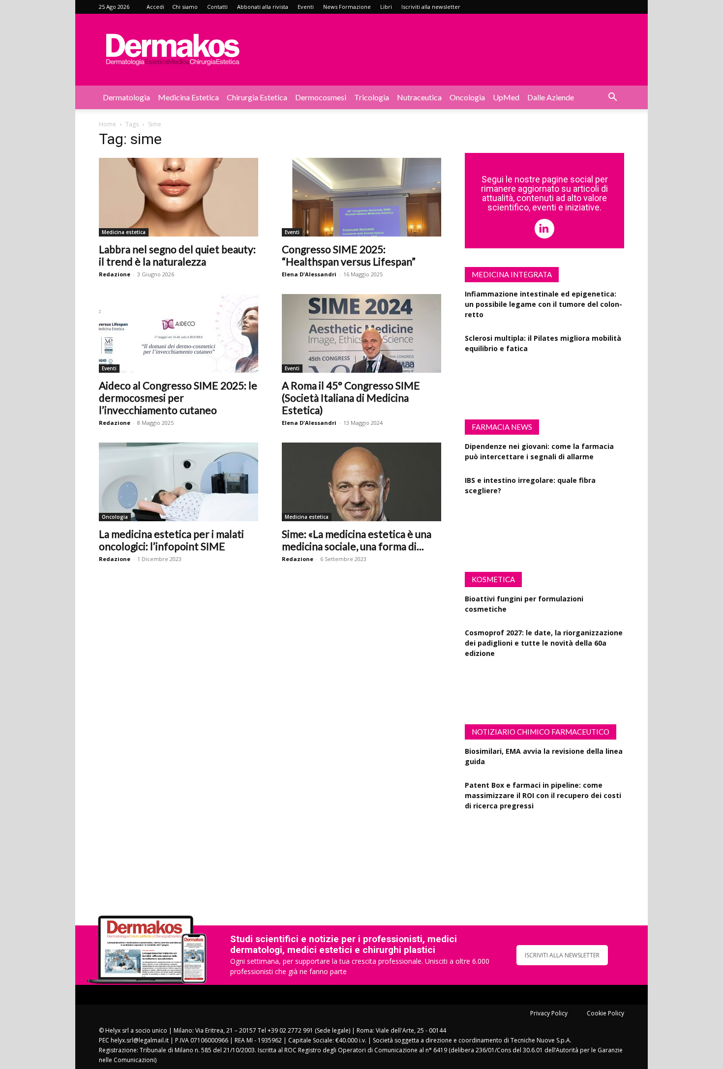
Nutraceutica (419, 97)
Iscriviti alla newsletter (430, 6)
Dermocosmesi (320, 97)
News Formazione (347, 6)
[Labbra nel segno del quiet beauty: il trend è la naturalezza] (178, 197)
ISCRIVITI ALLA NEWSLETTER (562, 955)
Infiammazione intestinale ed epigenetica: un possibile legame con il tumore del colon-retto (543, 304)
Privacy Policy (549, 1013)
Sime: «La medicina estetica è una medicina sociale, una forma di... (356, 540)
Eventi (306, 6)
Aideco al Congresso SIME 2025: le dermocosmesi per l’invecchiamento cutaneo (178, 397)
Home (107, 124)
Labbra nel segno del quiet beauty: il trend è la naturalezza (177, 255)
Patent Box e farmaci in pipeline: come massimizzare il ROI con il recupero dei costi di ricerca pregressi (543, 795)
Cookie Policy (605, 1013)
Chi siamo (185, 6)
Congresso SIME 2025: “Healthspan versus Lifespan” (349, 255)
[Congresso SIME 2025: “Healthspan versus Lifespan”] (361, 197)
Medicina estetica (188, 97)
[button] (612, 98)
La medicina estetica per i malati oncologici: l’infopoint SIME (171, 540)
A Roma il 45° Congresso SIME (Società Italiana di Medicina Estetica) (351, 397)
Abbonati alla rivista (262, 6)
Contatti (217, 6)
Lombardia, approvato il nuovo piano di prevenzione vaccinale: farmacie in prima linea (538, 524)
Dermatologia (126, 97)
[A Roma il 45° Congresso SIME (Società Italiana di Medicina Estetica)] (361, 333)
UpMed (506, 97)
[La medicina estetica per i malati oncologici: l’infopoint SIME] (178, 482)
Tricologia (371, 97)
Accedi (155, 6)
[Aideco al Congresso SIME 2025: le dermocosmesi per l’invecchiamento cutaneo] (178, 333)
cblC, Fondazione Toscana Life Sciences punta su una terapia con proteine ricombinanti (535, 840)
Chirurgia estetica (257, 97)
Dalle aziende (550, 97)
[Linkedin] (544, 228)
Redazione (114, 274)
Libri (386, 6)
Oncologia (467, 97)
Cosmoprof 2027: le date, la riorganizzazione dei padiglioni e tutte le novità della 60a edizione (544, 643)
